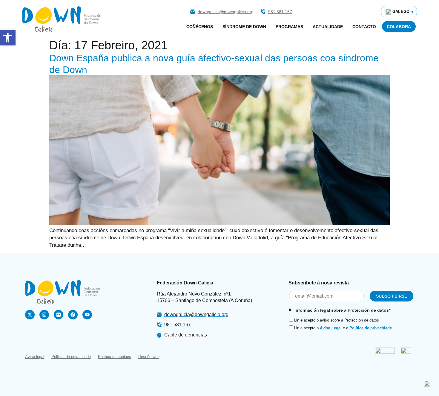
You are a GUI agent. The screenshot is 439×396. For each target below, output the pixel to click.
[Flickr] (58, 314)
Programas (289, 26)
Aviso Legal (331, 328)
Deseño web (148, 356)
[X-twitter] (30, 314)
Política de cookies (114, 356)
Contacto (364, 26)
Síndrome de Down (244, 26)
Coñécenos (199, 26)
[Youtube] (87, 314)
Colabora (399, 26)
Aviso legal (34, 356)
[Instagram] (44, 314)
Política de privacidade (370, 328)
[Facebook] (73, 314)
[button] (8, 37)
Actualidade (328, 26)
